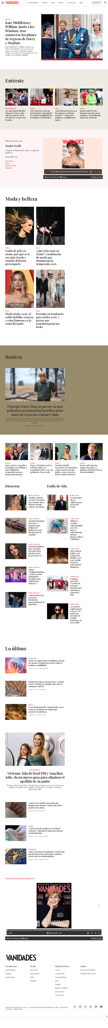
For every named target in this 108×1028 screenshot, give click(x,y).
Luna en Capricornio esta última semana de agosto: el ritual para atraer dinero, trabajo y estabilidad (46, 662)
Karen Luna (42, 689)
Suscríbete (96, 3)
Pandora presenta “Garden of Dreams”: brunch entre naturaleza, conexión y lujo (76, 587)
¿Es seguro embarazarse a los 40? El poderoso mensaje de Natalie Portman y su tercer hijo (76, 614)
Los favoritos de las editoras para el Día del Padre (76, 502)
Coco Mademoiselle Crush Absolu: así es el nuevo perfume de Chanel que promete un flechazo (46, 709)
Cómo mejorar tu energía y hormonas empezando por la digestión (36, 600)
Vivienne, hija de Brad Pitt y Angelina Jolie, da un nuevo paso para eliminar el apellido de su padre (35, 777)
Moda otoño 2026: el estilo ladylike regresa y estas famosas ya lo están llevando (19, 319)
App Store (9, 161)
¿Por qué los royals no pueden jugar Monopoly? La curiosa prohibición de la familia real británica (41, 114)
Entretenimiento (33, 3)
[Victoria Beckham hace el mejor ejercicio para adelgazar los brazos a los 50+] (15, 551)
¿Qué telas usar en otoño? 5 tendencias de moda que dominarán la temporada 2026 (48, 257)
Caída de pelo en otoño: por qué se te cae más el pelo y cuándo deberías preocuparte (17, 257)
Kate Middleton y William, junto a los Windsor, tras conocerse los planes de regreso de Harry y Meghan (20, 32)
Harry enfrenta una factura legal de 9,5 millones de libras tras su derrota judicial (91, 468)
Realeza (44, 3)
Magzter (9, 168)
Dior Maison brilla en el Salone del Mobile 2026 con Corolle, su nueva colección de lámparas (75, 559)
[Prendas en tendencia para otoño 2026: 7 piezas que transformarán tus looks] (50, 289)
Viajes (81, 3)
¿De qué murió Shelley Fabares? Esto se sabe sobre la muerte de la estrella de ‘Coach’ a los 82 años (15, 115)
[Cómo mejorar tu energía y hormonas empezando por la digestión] (15, 600)
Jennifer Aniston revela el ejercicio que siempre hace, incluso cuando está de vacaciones (36, 502)
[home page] (12, 2)
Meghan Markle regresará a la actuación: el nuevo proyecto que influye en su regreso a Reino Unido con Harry (66, 470)
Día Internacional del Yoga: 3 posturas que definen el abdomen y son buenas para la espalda (36, 528)
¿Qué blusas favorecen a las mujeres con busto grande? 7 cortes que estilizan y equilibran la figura (66, 115)
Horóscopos (71, 3)
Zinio (7, 163)
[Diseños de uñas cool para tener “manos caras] (15, 689)
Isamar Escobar (40, 425)
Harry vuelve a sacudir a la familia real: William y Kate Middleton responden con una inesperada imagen (16, 470)
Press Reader (11, 165)
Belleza (61, 3)
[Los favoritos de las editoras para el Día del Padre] (57, 502)
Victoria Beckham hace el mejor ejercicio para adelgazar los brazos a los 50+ (36, 551)
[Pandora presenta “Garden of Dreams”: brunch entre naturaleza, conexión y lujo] (57, 583)
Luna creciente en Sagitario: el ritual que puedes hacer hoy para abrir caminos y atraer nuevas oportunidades (46, 854)
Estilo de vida (74, 495)
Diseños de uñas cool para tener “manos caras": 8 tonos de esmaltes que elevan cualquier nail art (46, 684)
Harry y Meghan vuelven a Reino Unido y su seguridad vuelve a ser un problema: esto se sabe (41, 468)
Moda (53, 3)
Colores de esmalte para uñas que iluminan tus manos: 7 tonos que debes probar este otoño (45, 805)
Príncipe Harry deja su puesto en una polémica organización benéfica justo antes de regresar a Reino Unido (35, 410)
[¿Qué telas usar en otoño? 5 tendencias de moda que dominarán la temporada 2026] (50, 226)
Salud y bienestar (34, 495)
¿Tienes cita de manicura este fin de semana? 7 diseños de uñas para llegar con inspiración (45, 830)
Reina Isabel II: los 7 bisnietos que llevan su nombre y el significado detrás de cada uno (90, 114)
